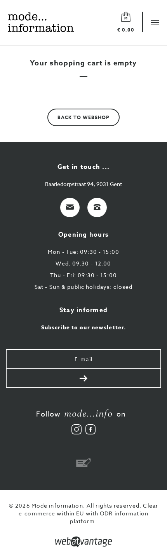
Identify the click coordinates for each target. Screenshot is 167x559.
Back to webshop (83, 117)
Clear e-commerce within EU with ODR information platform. (88, 513)
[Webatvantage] (83, 541)
